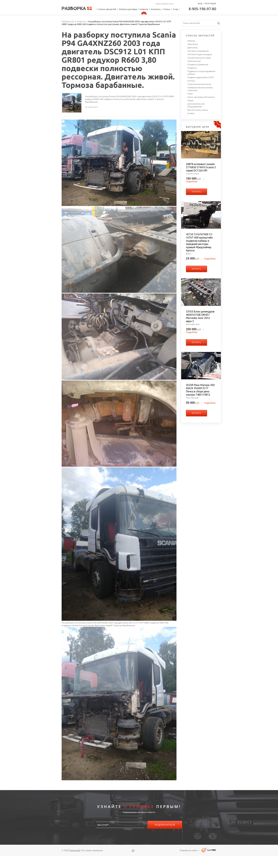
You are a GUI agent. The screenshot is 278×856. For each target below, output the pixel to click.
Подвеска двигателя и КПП (200, 77)
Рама (190, 93)
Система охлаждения (197, 51)
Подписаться (165, 824)
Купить (196, 191)
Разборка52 (74, 850)
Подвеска (192, 68)
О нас (175, 9)
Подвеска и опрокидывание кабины (201, 72)
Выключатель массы (197, 110)
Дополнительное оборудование (196, 105)
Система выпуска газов (199, 57)
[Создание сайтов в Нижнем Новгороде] (208, 852)
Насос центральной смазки (201, 97)
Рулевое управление (197, 64)
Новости (144, 9)
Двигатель (192, 47)
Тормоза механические (199, 84)
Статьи (166, 9)
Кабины (191, 40)
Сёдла (190, 100)
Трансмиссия (193, 61)
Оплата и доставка (128, 9)
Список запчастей (107, 9)
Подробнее (191, 181)
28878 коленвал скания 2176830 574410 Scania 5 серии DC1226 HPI (201, 167)
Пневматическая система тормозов (200, 89)
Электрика (192, 44)
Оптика (191, 80)
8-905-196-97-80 (202, 8)
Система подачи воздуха (199, 54)
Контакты (156, 9)
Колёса (190, 113)
